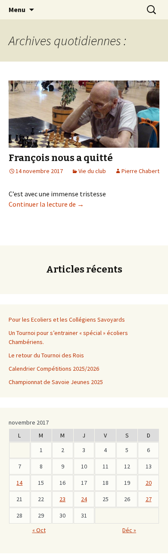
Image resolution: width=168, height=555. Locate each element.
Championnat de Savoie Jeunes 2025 (56, 382)
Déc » (129, 530)
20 (149, 483)
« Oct (39, 530)
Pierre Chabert (140, 171)
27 (149, 499)
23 (62, 499)
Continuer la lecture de (46, 204)
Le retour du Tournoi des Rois (46, 355)
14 (19, 483)
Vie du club (92, 171)
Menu (17, 9)
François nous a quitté (61, 158)
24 (84, 499)
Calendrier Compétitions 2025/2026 (54, 368)
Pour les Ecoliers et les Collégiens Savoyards (67, 319)
